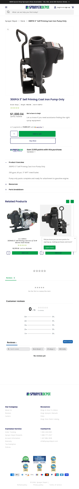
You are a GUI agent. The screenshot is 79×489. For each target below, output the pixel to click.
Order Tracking (10, 432)
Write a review (68, 342)
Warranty (8, 441)
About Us (8, 410)
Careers (8, 416)
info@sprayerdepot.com (49, 441)
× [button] (75, 238)
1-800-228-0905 (46, 432)
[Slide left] (67, 201)
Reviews (8, 413)
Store (23, 21)
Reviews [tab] (9, 278)
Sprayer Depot (11, 21)
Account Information (12, 438)
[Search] (8, 12)
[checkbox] (62, 349)
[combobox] (39, 12)
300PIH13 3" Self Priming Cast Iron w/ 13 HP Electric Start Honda (22, 242)
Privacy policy (38, 485)
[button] (6, 7)
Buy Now (33, 141)
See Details (30, 152)
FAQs (42, 416)
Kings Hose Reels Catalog (50, 419)
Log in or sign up (63, 7)
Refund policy (22, 485)
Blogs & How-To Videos (49, 410)
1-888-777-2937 (46, 435)
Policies (8, 447)
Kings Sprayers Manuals (49, 413)
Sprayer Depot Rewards (13, 435)
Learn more (50, 247)
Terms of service (55, 485)
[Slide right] (72, 201)
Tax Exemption (10, 444)
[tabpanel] (39, 362)
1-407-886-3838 (46, 438)
